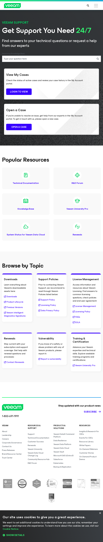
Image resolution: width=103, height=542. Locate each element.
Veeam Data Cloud (61, 448)
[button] (51, 535)
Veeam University (35, 449)
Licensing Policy (48, 305)
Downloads (11, 296)
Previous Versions (14, 307)
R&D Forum (77, 183)
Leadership (6, 435)
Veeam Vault (59, 451)
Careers (5, 439)
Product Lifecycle (14, 302)
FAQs (77, 317)
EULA (77, 322)
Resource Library (86, 441)
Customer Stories (86, 452)
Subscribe (90, 412)
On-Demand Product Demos (88, 458)
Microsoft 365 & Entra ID (64, 455)
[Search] (88, 6)
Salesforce (58, 459)
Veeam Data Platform (62, 444)
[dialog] (51, 526)
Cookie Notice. (11, 529)
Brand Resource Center (12, 454)
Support (31, 434)
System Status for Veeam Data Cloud (26, 234)
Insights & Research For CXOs (89, 433)
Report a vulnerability (51, 359)
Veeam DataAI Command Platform (64, 435)
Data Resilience (60, 440)
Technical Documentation (26, 183)
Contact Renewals (15, 362)
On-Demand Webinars (88, 449)
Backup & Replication (62, 466)
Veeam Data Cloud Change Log (35, 454)
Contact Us (7, 446)
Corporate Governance (12, 442)
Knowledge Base (26, 209)
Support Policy (48, 299)
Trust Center (7, 457)
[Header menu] (96, 6)
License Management (85, 306)
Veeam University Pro (77, 209)
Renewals (77, 234)
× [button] (100, 513)
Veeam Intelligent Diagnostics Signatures (15, 314)
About (4, 431)
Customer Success (36, 441)
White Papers (85, 445)
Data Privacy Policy (50, 310)
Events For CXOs (86, 437)
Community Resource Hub (38, 459)
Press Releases (8, 450)
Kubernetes (58, 463)
